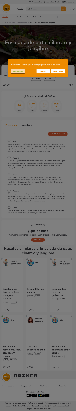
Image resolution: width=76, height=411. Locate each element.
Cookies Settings (18, 71)
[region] (38, 68)
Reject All (43, 71)
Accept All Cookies (58, 71)
